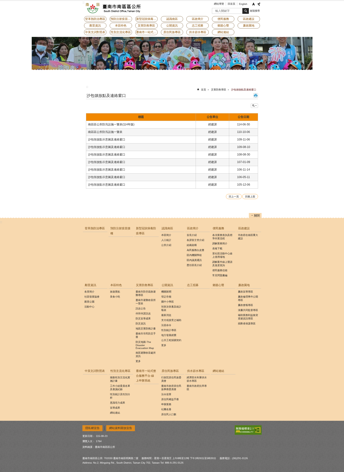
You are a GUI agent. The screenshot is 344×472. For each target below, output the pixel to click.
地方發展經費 (168, 335)
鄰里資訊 (90, 285)
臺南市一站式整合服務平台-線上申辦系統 (147, 32)
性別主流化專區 (120, 370)
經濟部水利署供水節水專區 (197, 379)
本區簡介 (166, 235)
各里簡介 (89, 291)
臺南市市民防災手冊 (146, 335)
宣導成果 (115, 407)
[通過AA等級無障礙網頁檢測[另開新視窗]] (248, 430)
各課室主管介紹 (195, 240)
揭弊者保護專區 (246, 323)
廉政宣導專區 (245, 291)
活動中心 (89, 306)
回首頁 (231, 3)
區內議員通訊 (194, 260)
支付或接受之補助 (171, 320)
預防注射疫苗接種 (121, 18)
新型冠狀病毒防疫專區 (147, 18)
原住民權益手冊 (170, 399)
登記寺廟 (166, 296)
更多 (138, 361)
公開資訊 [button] (172, 25)
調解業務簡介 (219, 243)
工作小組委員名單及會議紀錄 (120, 387)
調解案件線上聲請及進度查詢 (222, 263)
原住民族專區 (170, 370)
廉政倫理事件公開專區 (248, 298)
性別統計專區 (168, 330)
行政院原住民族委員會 (171, 379)
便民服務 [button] (223, 18)
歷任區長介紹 (194, 265)
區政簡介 (193, 228)
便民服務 (218, 228)
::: (87, 86)
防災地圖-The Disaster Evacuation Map (145, 345)
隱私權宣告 (92, 428)
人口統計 (166, 240)
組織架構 (192, 245)
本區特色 (116, 285)
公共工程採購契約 (171, 340)
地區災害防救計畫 (146, 328)
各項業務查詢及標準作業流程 (222, 237)
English (243, 4)
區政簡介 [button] (197, 18)
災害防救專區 (218, 89)
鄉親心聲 (223, 25)
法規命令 (166, 325)
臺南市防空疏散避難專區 (146, 293)
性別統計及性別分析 (120, 396)
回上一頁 (234, 196)
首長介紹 (192, 235)
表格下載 (217, 248)
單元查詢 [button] (254, 106)
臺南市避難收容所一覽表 (146, 302)
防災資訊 (141, 323)
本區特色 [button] (120, 25)
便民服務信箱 (219, 270)
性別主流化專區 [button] (121, 32)
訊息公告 (141, 308)
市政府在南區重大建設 (248, 237)
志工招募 (197, 25)
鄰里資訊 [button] (95, 25)
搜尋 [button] (245, 11)
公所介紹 (166, 245)
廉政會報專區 (245, 305)
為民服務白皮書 (195, 250)
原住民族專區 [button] (172, 32)
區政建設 (244, 228)
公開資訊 (167, 285)
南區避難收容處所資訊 (146, 354)
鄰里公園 (89, 301)
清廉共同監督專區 (248, 310)
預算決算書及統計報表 (171, 308)
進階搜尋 (255, 10)
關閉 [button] (257, 215)
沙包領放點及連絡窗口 (243, 89)
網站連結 (223, 32)
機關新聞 (166, 291)
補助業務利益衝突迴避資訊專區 (248, 317)
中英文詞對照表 (95, 32)
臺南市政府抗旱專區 (197, 387)
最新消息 (166, 315)
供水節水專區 (195, 370)
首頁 (203, 89)
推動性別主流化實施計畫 (120, 379)
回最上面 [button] (250, 196)
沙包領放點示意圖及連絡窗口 (106, 139)
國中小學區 (167, 301)
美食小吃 (115, 296)
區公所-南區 (113, 8)
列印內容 (255, 95)
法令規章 (166, 394)
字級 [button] (253, 4)
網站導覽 (219, 3)
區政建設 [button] (248, 18)
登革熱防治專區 (95, 18)
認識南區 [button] (172, 18)
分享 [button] (259, 4)
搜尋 (215, 9)
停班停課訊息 (143, 313)
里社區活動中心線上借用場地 (222, 255)
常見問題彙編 (219, 275)
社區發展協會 (91, 296)
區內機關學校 (194, 255)
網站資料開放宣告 (120, 428)
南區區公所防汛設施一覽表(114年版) (111, 124)
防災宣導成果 (143, 318)
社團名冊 (166, 409)
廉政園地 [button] (248, 25)
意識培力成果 (117, 402)
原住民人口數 (168, 414)
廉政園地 (244, 285)
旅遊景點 (115, 291)
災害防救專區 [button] (146, 25)
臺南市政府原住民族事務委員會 (171, 387)
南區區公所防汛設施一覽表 (105, 131)
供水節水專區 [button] (197, 32)
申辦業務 (166, 404)
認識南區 (167, 228)
